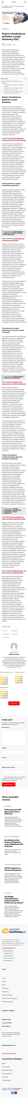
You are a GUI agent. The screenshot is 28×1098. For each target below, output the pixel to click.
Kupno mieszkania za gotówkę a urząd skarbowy (12, 82)
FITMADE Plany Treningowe (9, 998)
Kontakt (4, 981)
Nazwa (4, 748)
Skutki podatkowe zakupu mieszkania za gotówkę (14, 85)
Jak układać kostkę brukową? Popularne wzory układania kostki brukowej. (14, 843)
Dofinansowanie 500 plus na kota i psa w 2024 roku (13, 811)
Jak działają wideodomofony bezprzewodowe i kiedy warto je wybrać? (14, 899)
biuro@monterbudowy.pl (8, 948)
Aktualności (6, 29)
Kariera (4, 985)
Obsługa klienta (4, 687)
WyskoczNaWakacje (7, 995)
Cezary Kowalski (7, 1023)
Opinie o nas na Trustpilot (9, 1053)
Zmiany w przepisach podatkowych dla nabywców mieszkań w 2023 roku (13, 92)
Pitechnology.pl (17, 1088)
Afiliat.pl (16, 1089)
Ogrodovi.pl (5, 1077)
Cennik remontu (6, 1067)
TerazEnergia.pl (6, 1080)
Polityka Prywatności (7, 1001)
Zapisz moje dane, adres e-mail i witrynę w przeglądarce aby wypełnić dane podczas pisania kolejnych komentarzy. (14, 778)
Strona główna (5, 6)
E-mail (4, 757)
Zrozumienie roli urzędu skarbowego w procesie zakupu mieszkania (13, 88)
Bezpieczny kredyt (16, 864)
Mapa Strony (5, 991)
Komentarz (6, 727)
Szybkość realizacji (20, 672)
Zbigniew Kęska (14, 654)
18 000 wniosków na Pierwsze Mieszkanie (13, 869)
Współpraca (5, 988)
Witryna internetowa (8, 767)
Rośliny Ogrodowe (7, 1073)
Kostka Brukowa (15, 836)
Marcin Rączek (6, 1026)
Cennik (3, 1063)
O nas (3, 978)
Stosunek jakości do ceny (6, 673)
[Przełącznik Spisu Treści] (24, 79)
